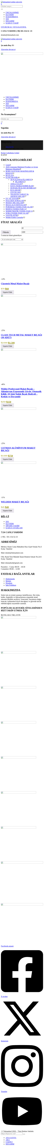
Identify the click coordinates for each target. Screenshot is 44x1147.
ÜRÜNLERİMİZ (12, 13)
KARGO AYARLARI (14, 528)
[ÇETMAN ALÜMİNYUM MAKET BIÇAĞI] (18, 409)
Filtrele (6, 232)
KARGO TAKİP (12, 23)
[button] (1, 41)
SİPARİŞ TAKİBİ (12, 526)
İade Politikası (11, 585)
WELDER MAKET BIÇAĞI (15, 502)
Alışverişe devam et (8, 49)
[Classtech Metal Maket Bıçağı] (18, 245)
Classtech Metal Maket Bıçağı (15, 283)
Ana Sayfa (9, 147)
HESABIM (10, 21)
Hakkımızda (10, 579)
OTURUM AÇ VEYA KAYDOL (13, 27)
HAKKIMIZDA (12, 17)
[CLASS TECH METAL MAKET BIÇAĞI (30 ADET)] (18, 296)
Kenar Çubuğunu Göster (10, 153)
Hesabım (9, 583)
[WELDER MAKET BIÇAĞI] (18, 463)
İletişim (8, 581)
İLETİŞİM (10, 15)
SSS (7, 19)
